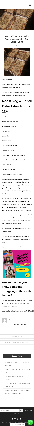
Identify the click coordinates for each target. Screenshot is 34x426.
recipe (19, 33)
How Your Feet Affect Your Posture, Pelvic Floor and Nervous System (17, 392)
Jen (9, 319)
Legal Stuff (16, 413)
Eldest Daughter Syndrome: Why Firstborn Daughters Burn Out (17, 384)
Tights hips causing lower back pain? (16, 342)
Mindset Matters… (18, 336)
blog (13, 33)
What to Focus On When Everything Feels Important (17, 363)
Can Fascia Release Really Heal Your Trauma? (15, 377)
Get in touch (28, 410)
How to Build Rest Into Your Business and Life (17, 370)
